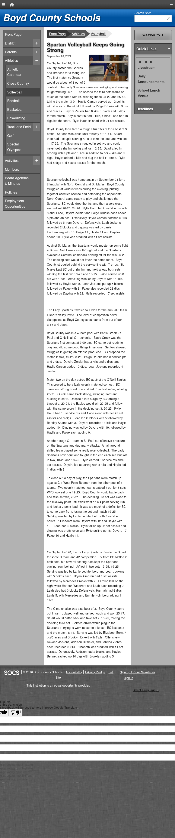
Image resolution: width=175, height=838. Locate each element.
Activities (12, 160)
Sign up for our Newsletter (137, 672)
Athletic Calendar (14, 72)
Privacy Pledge (95, 672)
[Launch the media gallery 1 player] (108, 80)
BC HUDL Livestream (146, 64)
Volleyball (14, 92)
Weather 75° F (153, 35)
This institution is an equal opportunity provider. (58, 685)
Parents (11, 51)
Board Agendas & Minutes (17, 180)
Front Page (13, 34)
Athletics (11, 60)
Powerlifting (16, 117)
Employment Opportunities (15, 203)
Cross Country (18, 83)
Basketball (15, 109)
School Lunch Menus (148, 93)
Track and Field (19, 126)
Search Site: (142, 12)
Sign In (128, 678)
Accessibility (74, 672)
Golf (14, 135)
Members (12, 169)
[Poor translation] (15, 712)
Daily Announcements (151, 79)
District (10, 43)
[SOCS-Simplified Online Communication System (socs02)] (11, 672)
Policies (11, 192)
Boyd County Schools (51, 17)
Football (14, 100)
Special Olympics (14, 146)
